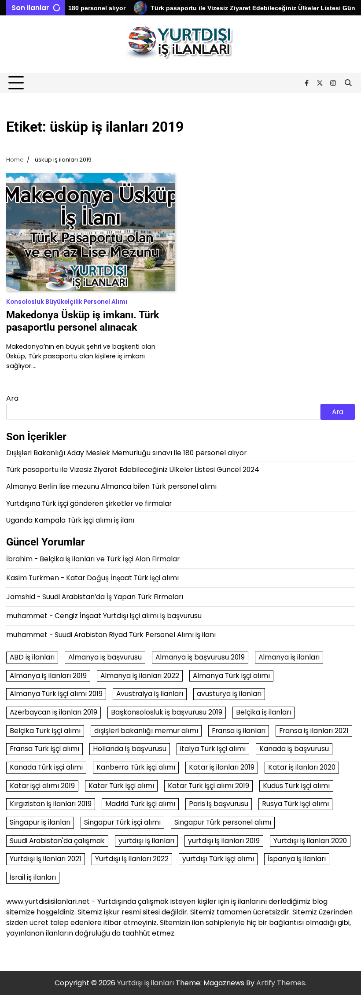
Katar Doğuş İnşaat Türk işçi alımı (122, 577)
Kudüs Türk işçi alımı (296, 785)
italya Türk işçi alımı (213, 748)
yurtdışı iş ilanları (146, 840)
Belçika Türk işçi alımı (45, 730)
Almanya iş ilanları (289, 657)
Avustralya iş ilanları (149, 693)
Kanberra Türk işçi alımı (135, 767)
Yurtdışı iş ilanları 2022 (132, 858)
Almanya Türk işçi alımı (231, 675)
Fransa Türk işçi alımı (44, 748)
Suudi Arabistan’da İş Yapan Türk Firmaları (112, 596)
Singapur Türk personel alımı (222, 822)
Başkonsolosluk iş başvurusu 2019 (166, 712)
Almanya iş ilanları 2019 (48, 675)
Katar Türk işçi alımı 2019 (208, 785)
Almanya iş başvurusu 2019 (200, 657)
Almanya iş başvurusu (105, 657)
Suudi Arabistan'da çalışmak (57, 840)
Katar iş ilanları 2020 (301, 767)
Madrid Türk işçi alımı (140, 803)
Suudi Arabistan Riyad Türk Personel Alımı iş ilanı (135, 634)
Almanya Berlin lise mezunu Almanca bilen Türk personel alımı (111, 486)
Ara (12, 398)
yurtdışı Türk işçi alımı (218, 858)
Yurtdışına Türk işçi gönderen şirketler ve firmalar (89, 503)
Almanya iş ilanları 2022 (139, 675)
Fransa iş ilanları (238, 730)
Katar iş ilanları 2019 (221, 767)
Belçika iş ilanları (263, 712)
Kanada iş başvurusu (294, 748)
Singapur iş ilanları (40, 822)
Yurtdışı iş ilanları (145, 983)
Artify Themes (280, 983)
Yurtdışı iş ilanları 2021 (45, 858)
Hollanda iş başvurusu (129, 748)
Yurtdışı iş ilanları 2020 (310, 840)
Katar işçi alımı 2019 (42, 785)
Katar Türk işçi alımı (121, 785)
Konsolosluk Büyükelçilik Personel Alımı (66, 302)
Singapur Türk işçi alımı (122, 822)
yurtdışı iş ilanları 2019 (224, 840)
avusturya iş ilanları (229, 693)
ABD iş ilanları (32, 657)
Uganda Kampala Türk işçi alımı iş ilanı (70, 520)
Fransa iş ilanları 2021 (314, 730)
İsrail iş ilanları (33, 877)
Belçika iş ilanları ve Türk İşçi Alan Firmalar (110, 559)
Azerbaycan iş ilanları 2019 (53, 712)
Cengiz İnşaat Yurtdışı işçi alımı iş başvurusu (128, 615)
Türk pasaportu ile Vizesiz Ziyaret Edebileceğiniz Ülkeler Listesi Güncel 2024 (132, 469)
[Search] (348, 83)
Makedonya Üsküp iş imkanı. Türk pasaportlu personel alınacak (82, 321)
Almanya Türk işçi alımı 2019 (56, 693)
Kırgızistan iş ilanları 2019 (51, 803)
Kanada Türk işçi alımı (46, 767)
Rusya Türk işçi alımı (295, 803)
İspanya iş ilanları (297, 858)
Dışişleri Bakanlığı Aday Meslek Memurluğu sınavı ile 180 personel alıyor (126, 452)
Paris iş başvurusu (218, 803)
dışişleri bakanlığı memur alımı (146, 730)
